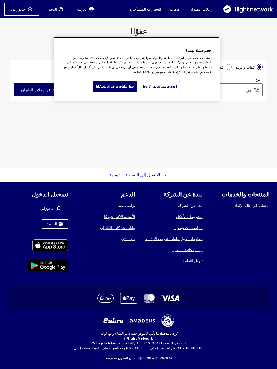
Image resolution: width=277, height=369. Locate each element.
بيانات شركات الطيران (117, 227)
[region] (137, 69)
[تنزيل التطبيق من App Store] (48, 246)
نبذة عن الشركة (190, 205)
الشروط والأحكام (189, 216)
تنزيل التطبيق (192, 261)
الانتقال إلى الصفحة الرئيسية (135, 175)
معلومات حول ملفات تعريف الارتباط (174, 238)
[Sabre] (113, 320)
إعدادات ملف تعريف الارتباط (160, 86)
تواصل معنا (126, 205)
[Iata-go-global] (167, 320)
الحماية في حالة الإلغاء (252, 205)
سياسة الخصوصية (188, 227)
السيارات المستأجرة (145, 9)
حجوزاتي (128, 238)
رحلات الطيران (201, 9)
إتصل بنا (75, 348)
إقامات (175, 9)
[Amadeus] (142, 321)
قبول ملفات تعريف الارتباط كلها (115, 86)
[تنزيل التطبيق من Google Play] (48, 266)
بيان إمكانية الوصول (187, 250)
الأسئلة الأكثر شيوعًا (119, 216)
